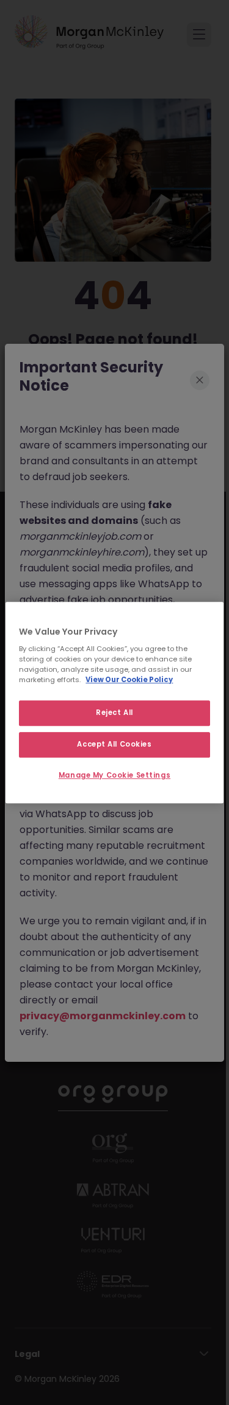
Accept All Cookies (114, 744)
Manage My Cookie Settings (114, 775)
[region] (114, 703)
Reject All (114, 713)
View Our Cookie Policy (129, 680)
